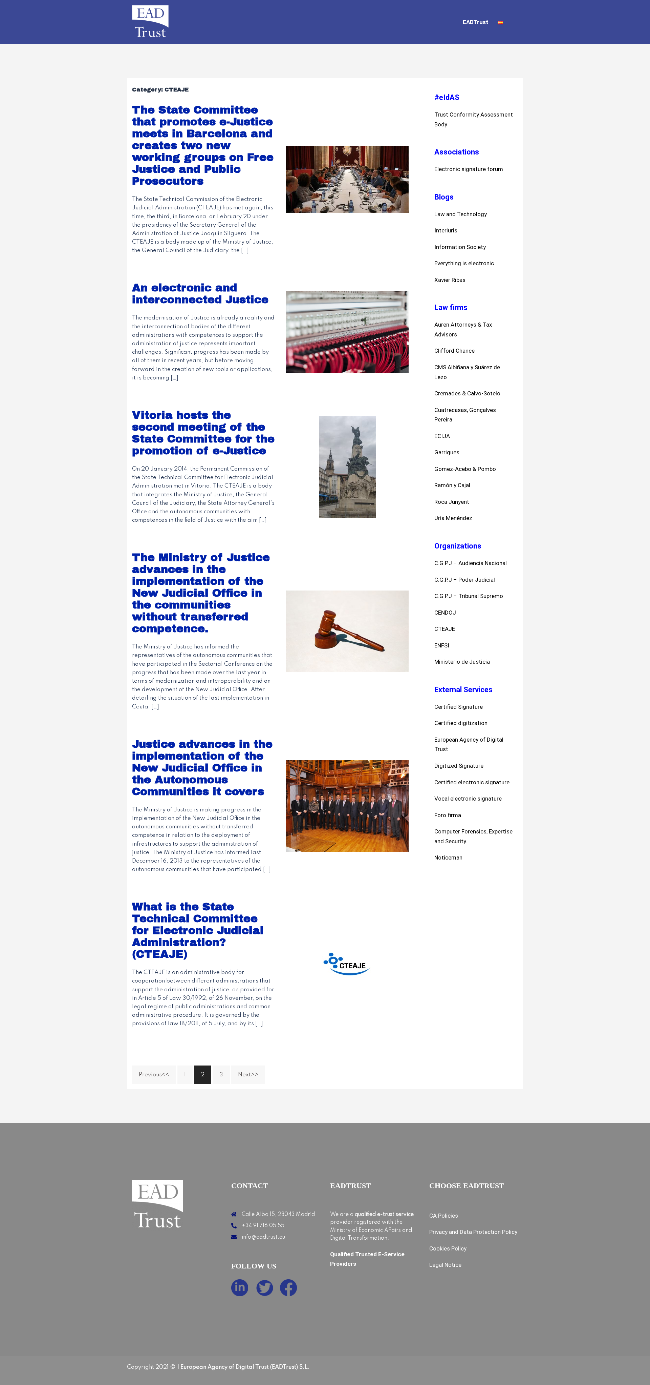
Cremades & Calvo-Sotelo (467, 393)
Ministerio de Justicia (462, 661)
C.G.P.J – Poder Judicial (464, 579)
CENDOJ (445, 612)
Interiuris (445, 230)
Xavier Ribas (449, 279)
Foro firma (447, 815)
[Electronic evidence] (150, 22)
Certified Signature (458, 706)
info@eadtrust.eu (263, 1237)
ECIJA (442, 436)
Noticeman (448, 857)
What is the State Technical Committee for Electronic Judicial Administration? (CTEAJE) (198, 930)
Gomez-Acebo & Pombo (465, 469)
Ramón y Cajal (452, 485)
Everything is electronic (464, 263)
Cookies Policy (448, 1248)
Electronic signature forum (468, 169)
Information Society (460, 247)
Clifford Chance (454, 350)
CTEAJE (444, 628)
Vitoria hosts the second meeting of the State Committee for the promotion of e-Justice (203, 433)
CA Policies (443, 1215)
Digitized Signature (458, 765)
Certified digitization (461, 723)
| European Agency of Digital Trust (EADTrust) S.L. (243, 1367)
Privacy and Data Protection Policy (473, 1231)
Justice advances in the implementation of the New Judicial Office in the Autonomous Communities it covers (202, 768)
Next (244, 1075)
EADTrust (475, 22)
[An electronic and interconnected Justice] (347, 332)
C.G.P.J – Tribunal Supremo (468, 596)
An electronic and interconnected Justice (200, 294)
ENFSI (441, 645)
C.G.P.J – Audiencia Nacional (470, 563)
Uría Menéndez (453, 518)
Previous (150, 1075)
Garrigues (446, 452)
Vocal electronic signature (468, 798)
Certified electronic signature (472, 782)
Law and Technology (460, 214)
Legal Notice (445, 1264)
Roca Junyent (451, 501)
